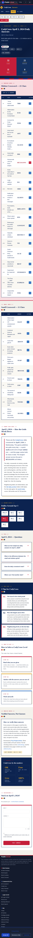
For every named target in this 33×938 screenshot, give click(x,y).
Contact (3, 924)
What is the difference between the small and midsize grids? (15, 557)
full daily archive (11, 487)
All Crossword (4, 884)
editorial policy (7, 748)
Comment (6, 816)
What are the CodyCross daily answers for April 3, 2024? (13, 547)
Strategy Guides (5, 915)
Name (5, 808)
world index (21, 489)
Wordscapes (4, 873)
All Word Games (5, 870)
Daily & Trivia (14, 2)
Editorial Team (5, 922)
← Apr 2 (12, 49)
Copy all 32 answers (8, 92)
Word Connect (5, 877)
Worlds (7, 11)
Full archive (5, 52)
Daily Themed (4, 888)
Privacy (3, 926)
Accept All (5, 935)
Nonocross (4, 899)
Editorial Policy (5, 919)
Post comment (16, 842)
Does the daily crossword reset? (14, 566)
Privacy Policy (15, 931)
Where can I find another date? (13, 575)
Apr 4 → (19, 49)
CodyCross (9, 7)
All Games (20, 11)
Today (20, 2)
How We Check (5, 917)
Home (2, 11)
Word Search (4, 904)
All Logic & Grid (5, 897)
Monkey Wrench (5, 901)
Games (7, 16)
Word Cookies (5, 875)
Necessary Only (16, 935)
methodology (20, 744)
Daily (13, 11)
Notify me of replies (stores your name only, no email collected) (16, 835)
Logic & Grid (6, 2)
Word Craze (4, 890)
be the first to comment (18, 801)
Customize (26, 935)
